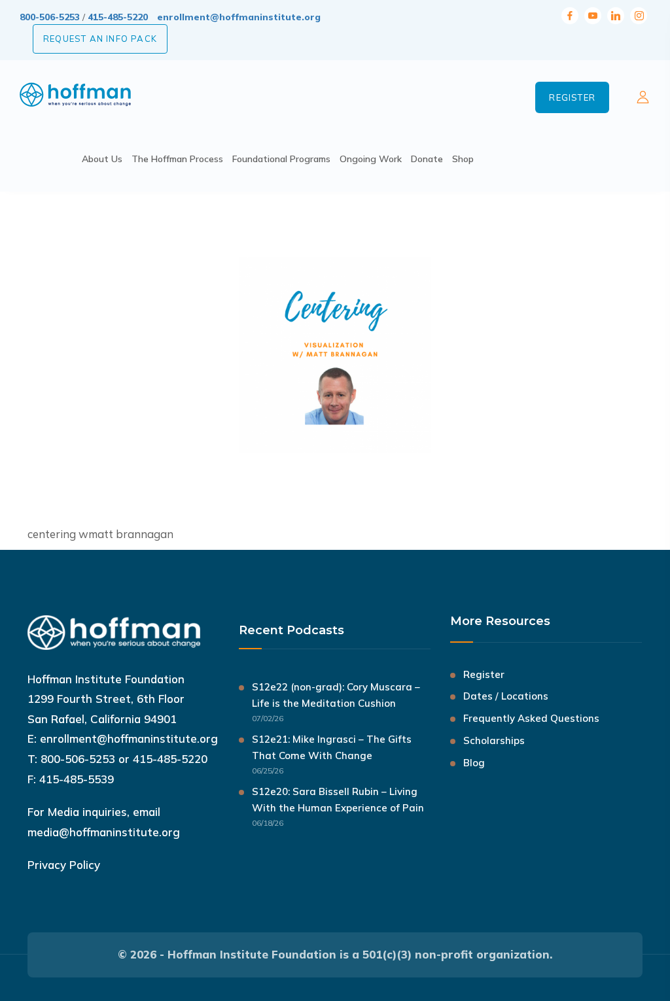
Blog (474, 762)
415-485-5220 (118, 17)
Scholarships (494, 740)
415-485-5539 (76, 779)
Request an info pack (100, 38)
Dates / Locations (505, 696)
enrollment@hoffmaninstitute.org (239, 17)
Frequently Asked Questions (531, 718)
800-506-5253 (50, 17)
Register (572, 97)
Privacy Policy (63, 865)
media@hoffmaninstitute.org (103, 832)
